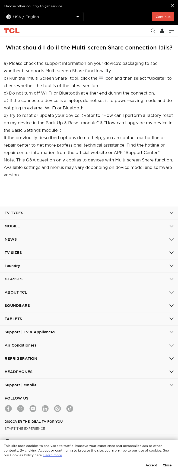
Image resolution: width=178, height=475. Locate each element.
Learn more (52, 455)
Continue (163, 17)
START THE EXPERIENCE (25, 428)
